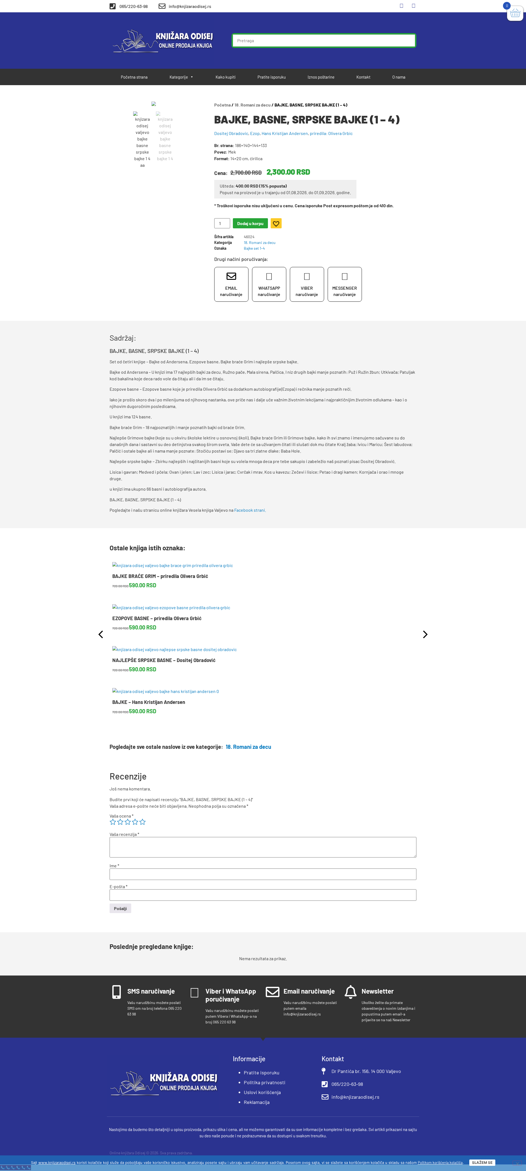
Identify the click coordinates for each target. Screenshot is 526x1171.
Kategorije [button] (179, 76)
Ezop (255, 133)
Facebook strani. (250, 510)
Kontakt (363, 76)
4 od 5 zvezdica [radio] (135, 822)
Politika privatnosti (264, 1082)
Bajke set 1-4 (254, 248)
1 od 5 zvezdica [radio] (113, 822)
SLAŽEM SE (482, 1162)
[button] (274, 222)
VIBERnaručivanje (307, 291)
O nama (398, 76)
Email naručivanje (309, 991)
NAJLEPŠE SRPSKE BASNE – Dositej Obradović (164, 660)
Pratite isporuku (272, 76)
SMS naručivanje (151, 991)
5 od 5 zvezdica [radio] (142, 822)
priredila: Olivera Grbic (331, 133)
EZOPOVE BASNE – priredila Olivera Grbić (157, 618)
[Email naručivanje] (272, 992)
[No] (517, 1163)
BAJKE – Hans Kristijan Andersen (148, 702)
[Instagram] (413, 5)
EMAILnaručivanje (231, 291)
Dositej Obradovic (231, 133)
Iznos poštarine (321, 76)
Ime (114, 866)
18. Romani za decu (253, 104)
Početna (222, 104)
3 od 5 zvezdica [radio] (127, 822)
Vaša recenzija (124, 834)
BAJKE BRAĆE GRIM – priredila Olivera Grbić (160, 576)
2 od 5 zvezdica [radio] (120, 822)
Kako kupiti (226, 76)
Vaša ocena (121, 816)
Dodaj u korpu (250, 223)
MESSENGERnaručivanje (344, 291)
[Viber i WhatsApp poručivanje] (194, 992)
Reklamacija (257, 1102)
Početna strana (134, 76)
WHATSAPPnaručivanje (269, 291)
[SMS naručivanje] (116, 992)
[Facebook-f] (401, 5)
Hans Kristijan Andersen (285, 133)
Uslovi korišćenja (262, 1092)
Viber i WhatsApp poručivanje (230, 995)
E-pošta (118, 886)
